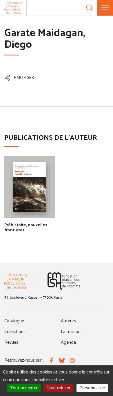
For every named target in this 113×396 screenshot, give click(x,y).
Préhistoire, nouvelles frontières (25, 228)
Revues (11, 342)
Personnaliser (92, 388)
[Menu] (105, 8)
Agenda (68, 342)
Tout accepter (24, 388)
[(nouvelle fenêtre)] (64, 281)
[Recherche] (89, 8)
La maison (71, 332)
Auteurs (68, 321)
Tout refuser (58, 388)
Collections (14, 332)
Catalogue (14, 321)
